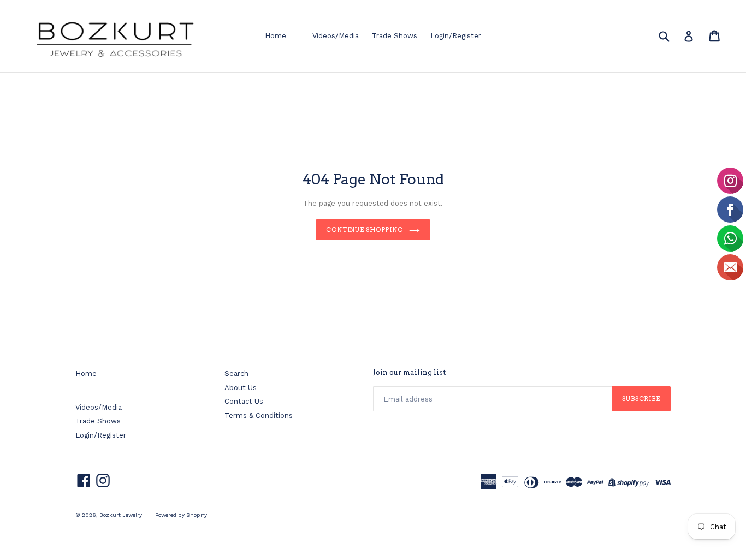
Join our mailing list (409, 372)
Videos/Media (335, 36)
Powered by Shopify (181, 515)
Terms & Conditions (258, 415)
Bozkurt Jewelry (120, 515)
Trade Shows (394, 36)
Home (275, 36)
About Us (240, 388)
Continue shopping (365, 230)
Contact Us (243, 401)
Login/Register (455, 36)
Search (236, 373)
